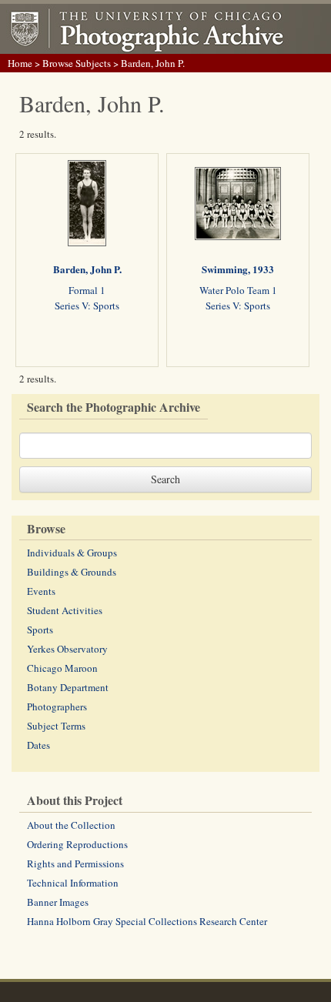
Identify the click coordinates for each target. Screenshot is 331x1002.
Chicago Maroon (62, 668)
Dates (38, 745)
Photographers (57, 706)
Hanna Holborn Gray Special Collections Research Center (147, 921)
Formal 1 (87, 290)
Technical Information (73, 883)
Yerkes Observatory (67, 649)
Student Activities (64, 610)
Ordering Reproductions (77, 844)
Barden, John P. (87, 269)
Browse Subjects (76, 63)
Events (41, 591)
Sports (40, 629)
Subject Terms (56, 726)
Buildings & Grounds (71, 572)
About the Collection (71, 825)
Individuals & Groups (72, 552)
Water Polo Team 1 (238, 290)
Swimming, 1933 (238, 269)
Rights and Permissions (75, 863)
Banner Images (58, 902)
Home (20, 63)
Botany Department (68, 687)
